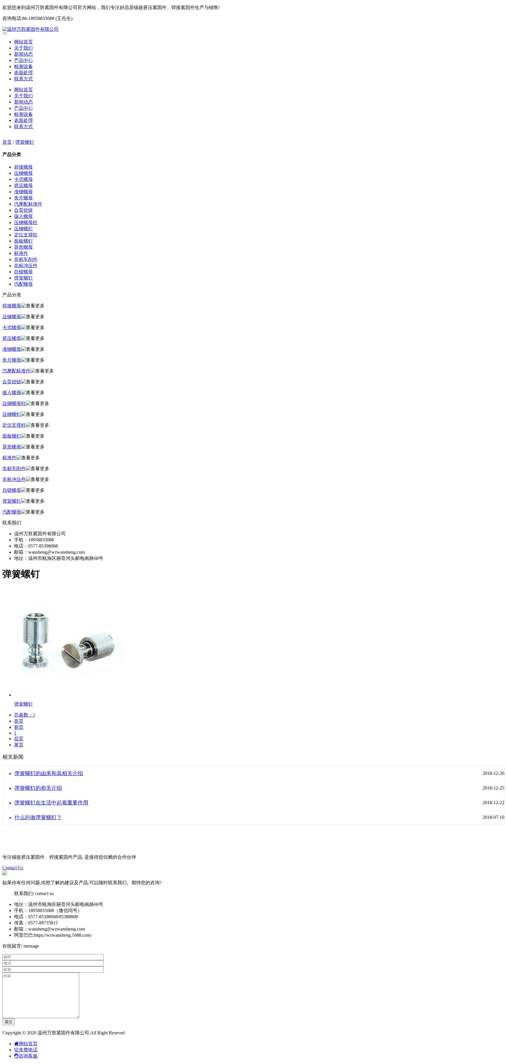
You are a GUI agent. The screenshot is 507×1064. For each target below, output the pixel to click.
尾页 (18, 744)
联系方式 (23, 78)
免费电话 (28, 1049)
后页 (18, 738)
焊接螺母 (23, 167)
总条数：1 (24, 714)
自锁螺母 (23, 271)
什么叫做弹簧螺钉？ (38, 817)
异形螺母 (23, 247)
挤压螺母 (23, 185)
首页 (7, 142)
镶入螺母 (23, 216)
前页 (18, 727)
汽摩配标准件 (28, 203)
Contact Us (12, 867)
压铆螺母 (23, 173)
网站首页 (23, 41)
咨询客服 (28, 1055)
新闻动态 (23, 54)
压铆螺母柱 (26, 222)
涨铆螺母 (23, 191)
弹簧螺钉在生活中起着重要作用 (51, 803)
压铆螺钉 (23, 228)
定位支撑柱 (26, 234)
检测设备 (23, 66)
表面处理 (23, 72)
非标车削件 (26, 259)
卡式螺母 (23, 179)
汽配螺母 (23, 284)
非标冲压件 (26, 265)
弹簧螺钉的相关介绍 (38, 788)
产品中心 (23, 60)
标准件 (21, 253)
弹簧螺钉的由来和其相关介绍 (48, 773)
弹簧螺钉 (24, 142)
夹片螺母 (23, 197)
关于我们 (23, 47)
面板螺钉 (23, 240)
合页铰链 (23, 210)
